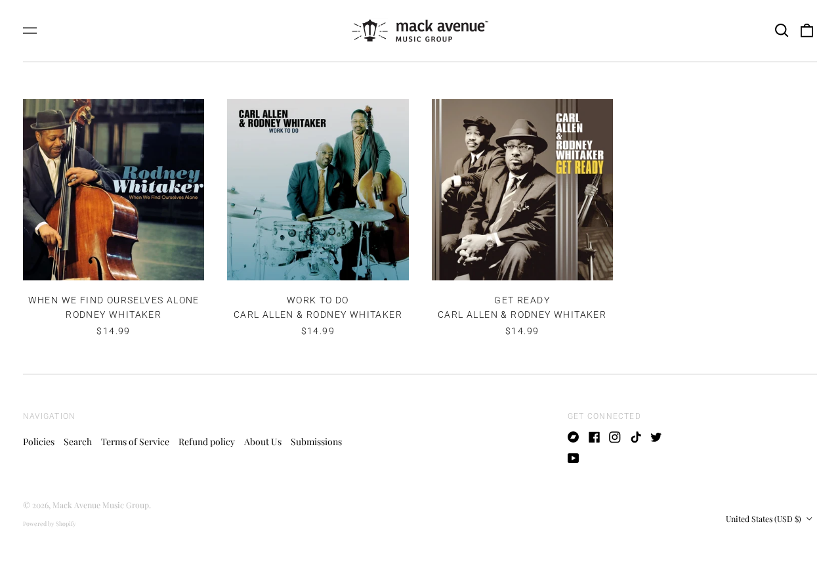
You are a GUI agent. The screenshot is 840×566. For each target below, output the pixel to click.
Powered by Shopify (49, 523)
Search (78, 441)
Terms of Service (135, 441)
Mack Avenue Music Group (100, 505)
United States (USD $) (764, 518)
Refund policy (206, 441)
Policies (38, 441)
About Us (263, 441)
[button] (781, 30)
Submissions (316, 441)
